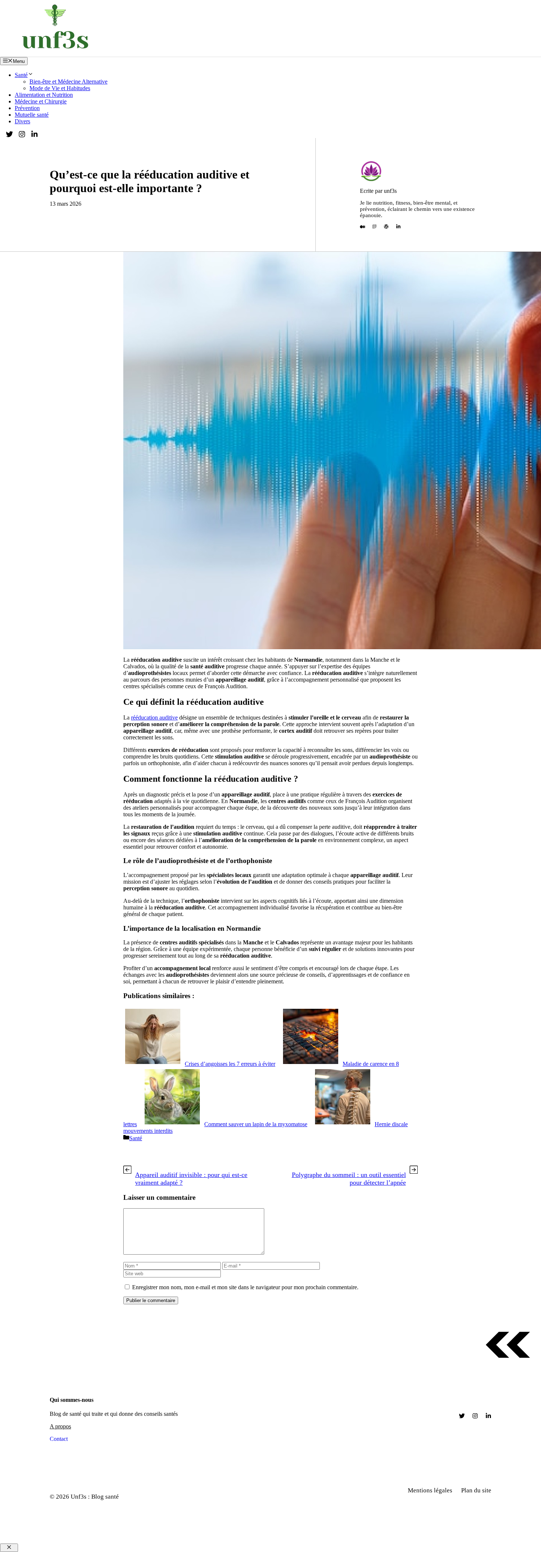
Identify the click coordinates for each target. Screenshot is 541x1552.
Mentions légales (430, 1490)
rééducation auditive (154, 717)
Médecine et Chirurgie (41, 101)
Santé (21, 75)
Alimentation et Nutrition (44, 95)
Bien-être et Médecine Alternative (68, 81)
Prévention (27, 108)
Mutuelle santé (32, 115)
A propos (60, 1426)
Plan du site (476, 1490)
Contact (59, 1439)
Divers (22, 121)
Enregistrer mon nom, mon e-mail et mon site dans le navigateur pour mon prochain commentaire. (245, 1287)
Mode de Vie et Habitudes (59, 88)
